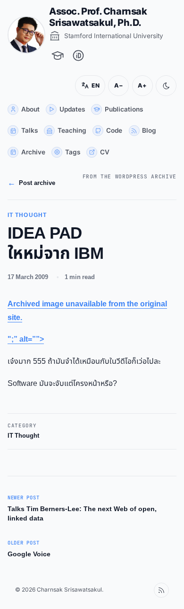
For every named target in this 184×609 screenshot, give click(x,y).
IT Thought (23, 436)
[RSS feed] (154, 590)
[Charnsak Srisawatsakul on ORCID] (78, 55)
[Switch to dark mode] (159, 85)
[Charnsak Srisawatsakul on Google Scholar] (57, 55)
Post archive (31, 183)
